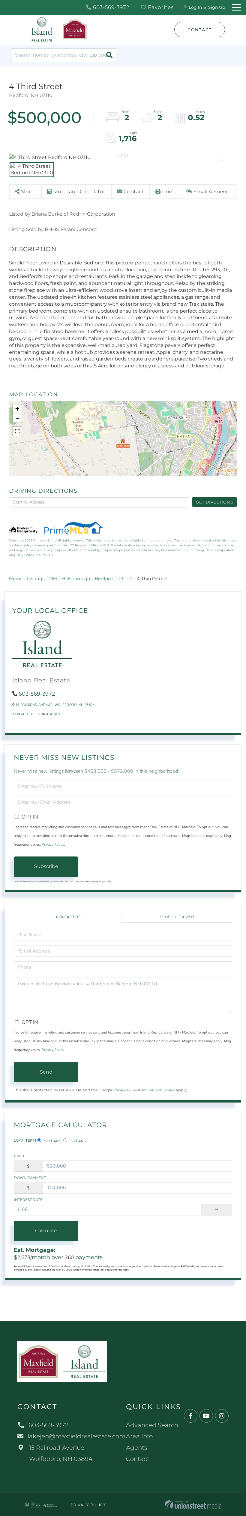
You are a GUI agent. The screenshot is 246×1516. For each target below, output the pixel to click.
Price (20, 1156)
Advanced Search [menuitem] (152, 1425)
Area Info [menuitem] (139, 1436)
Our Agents (49, 714)
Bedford (104, 578)
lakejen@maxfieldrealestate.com (76, 1436)
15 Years (77, 1141)
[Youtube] (206, 1416)
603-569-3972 (111, 7)
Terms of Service (161, 1090)
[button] (109, 55)
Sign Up (216, 7)
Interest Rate (28, 1199)
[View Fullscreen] (17, 431)
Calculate (46, 1231)
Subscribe (46, 866)
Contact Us (23, 714)
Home (15, 578)
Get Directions (214, 502)
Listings (36, 578)
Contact (200, 30)
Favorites (160, 7)
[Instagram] (221, 1416)
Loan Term (25, 1140)
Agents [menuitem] (136, 1447)
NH (53, 578)
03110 (124, 578)
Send (46, 1072)
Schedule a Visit (177, 917)
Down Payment (30, 1177)
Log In (195, 7)
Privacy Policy (53, 844)
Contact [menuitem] (137, 1458)
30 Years (51, 1141)
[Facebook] (190, 1416)
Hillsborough (76, 578)
